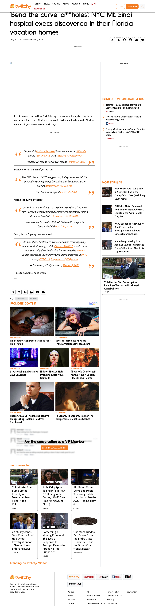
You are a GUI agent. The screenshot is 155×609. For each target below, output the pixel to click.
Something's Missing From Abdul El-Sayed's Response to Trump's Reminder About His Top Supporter (54, 542)
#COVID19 (44, 259)
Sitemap (111, 600)
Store (86, 4)
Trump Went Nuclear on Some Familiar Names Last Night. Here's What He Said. (125, 132)
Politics (37, 4)
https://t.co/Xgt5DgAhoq (64, 259)
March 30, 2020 (68, 192)
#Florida (81, 151)
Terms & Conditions (96, 603)
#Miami (81, 250)
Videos (66, 4)
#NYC (84, 255)
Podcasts (76, 4)
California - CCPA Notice (116, 596)
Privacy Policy (113, 592)
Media (47, 4)
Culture (56, 4)
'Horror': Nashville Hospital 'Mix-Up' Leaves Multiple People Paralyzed (124, 106)
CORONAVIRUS (21, 298)
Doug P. (15, 508)
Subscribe (132, 6)
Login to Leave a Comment (54, 448)
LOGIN (120, 6)
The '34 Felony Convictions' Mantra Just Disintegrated (123, 118)
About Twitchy (93, 596)
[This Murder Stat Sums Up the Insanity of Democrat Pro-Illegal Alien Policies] (24, 476)
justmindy (77, 553)
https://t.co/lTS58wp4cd (58, 186)
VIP (88, 592)
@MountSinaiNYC (45, 151)
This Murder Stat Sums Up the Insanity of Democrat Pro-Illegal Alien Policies (121, 285)
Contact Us (112, 603)
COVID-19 (33, 298)
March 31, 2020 (63, 226)
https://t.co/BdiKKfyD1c (66, 216)
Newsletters (132, 592)
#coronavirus (42, 155)
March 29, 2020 (77, 162)
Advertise (91, 600)
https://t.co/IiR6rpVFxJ (69, 155)
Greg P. (13, 39)
